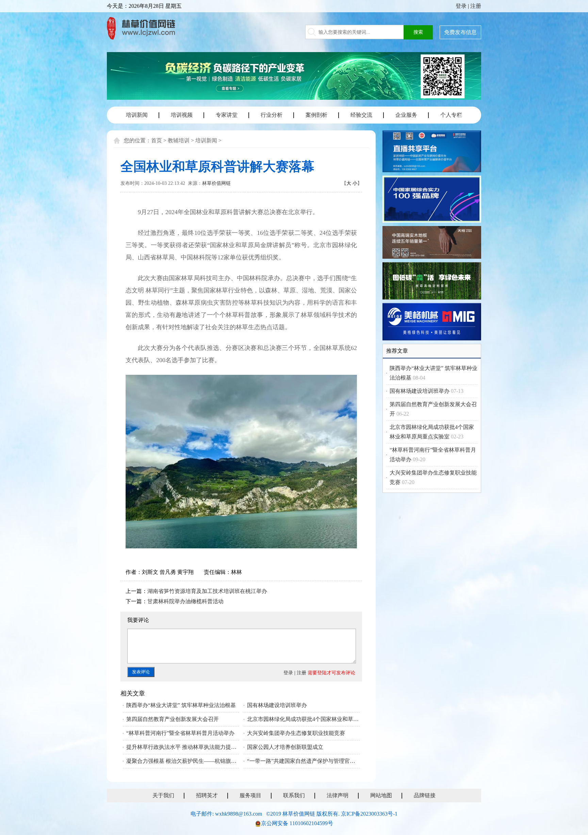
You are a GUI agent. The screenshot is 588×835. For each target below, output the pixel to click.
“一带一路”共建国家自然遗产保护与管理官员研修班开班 (303, 761)
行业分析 (271, 115)
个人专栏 (451, 115)
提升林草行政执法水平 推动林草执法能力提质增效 (182, 747)
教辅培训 (179, 140)
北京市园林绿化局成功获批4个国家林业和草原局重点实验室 (303, 719)
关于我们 (163, 795)
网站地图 (381, 795)
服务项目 (250, 795)
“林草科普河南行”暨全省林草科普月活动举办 (180, 733)
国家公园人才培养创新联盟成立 (285, 747)
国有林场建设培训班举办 (277, 705)
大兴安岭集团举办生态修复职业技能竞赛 (296, 733)
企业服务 (406, 115)
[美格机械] (431, 323)
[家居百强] (431, 200)
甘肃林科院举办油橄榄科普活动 (185, 601)
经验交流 (361, 115)
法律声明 (337, 795)
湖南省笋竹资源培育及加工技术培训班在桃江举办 (207, 591)
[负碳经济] (294, 76)
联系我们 (294, 795)
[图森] (431, 282)
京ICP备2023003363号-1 (369, 814)
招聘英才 (207, 795)
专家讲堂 (227, 115)
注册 (475, 6)
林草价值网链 (216, 183)
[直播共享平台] (431, 152)
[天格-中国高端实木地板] (431, 243)
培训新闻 (137, 115)
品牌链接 (425, 795)
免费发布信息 (460, 32)
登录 (461, 6)
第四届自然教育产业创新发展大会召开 (172, 719)
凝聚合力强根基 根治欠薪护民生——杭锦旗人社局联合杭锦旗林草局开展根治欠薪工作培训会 (182, 761)
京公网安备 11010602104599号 (297, 823)
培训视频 (182, 115)
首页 (156, 140)
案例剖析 (316, 115)
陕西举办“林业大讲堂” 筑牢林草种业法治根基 (181, 705)
